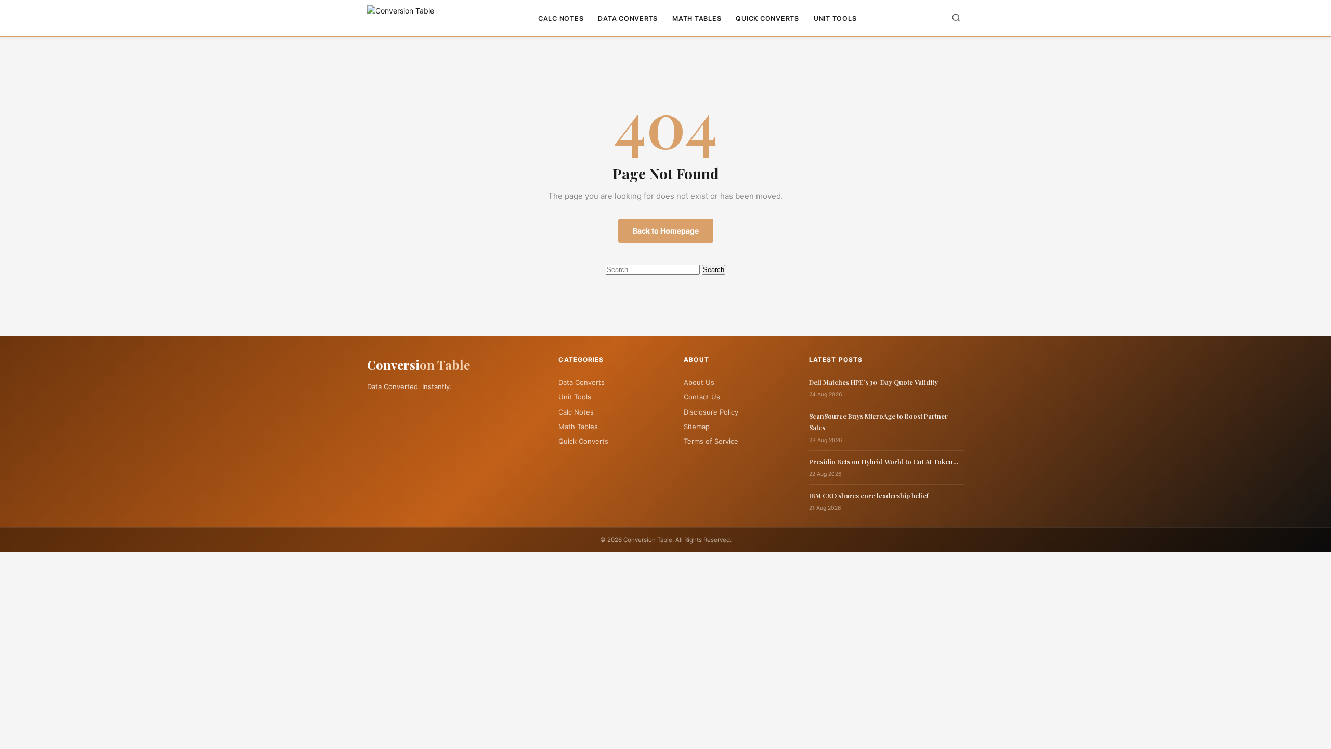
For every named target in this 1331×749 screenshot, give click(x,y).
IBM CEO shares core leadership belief (869, 495)
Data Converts (628, 18)
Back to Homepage (666, 230)
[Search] (956, 18)
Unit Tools (835, 18)
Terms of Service (711, 441)
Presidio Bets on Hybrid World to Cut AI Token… (883, 461)
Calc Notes (561, 18)
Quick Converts (767, 18)
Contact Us (702, 397)
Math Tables (696, 18)
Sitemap (697, 426)
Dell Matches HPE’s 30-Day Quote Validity (873, 382)
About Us (699, 382)
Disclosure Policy (711, 412)
